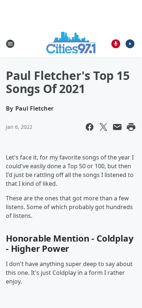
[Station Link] (71, 43)
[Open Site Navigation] (10, 43)
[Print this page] (131, 127)
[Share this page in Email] (117, 127)
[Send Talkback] (115, 43)
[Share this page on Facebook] (89, 127)
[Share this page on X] (103, 127)
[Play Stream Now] (130, 43)
